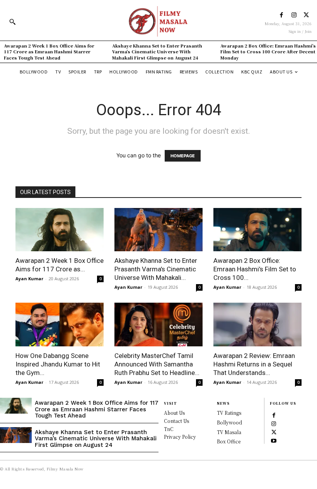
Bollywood (229, 422)
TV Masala (229, 432)
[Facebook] (281, 15)
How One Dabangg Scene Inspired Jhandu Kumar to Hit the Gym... (57, 364)
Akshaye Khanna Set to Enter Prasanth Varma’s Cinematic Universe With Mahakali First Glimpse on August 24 (157, 52)
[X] (306, 15)
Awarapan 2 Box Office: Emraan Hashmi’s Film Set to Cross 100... (254, 269)
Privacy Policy (180, 436)
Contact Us (176, 420)
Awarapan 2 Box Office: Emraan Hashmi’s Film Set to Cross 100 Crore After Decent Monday (268, 52)
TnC (169, 429)
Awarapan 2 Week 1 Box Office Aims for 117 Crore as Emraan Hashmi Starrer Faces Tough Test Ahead (49, 52)
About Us (174, 412)
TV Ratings (229, 412)
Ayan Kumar (29, 278)
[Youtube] (274, 440)
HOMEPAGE (182, 155)
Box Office (228, 441)
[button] (12, 22)
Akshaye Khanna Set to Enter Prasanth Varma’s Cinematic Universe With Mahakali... (155, 269)
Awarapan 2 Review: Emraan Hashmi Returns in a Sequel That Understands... (254, 364)
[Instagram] (294, 15)
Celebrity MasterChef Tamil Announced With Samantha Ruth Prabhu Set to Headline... (156, 364)
